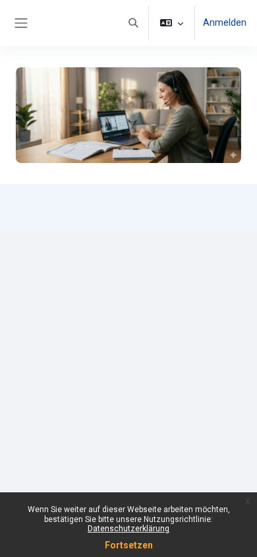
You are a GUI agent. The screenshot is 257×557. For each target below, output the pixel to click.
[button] (133, 23)
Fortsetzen (129, 545)
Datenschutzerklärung (128, 528)
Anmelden (224, 22)
